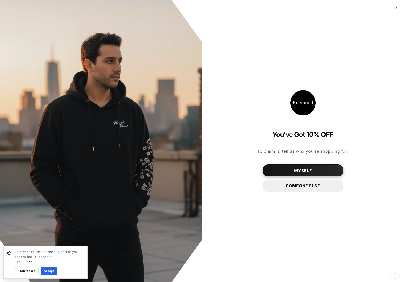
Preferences (26, 271)
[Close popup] (396, 7)
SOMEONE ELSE (303, 185)
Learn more (23, 261)
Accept (49, 271)
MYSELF (303, 170)
